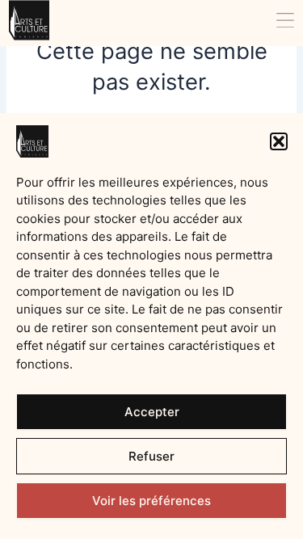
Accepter (151, 411)
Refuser (151, 456)
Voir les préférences (151, 500)
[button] (279, 141)
